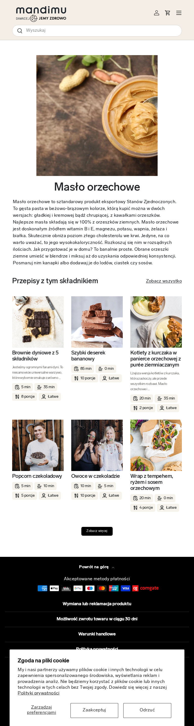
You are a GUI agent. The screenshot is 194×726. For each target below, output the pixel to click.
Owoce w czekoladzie (95, 476)
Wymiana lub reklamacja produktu (97, 604)
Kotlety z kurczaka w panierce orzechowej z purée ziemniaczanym (155, 359)
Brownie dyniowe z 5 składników (35, 356)
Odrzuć (147, 710)
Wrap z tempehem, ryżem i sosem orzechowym (151, 482)
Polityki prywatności (38, 693)
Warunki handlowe (96, 634)
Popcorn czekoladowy (37, 476)
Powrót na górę (94, 567)
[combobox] (97, 30)
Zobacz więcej (97, 531)
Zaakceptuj (94, 710)
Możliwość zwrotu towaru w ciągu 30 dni (97, 619)
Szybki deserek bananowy (88, 356)
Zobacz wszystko (164, 281)
